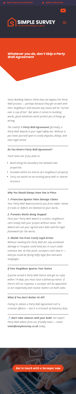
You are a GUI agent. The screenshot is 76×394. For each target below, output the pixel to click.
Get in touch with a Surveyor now (38, 368)
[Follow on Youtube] (63, 10)
